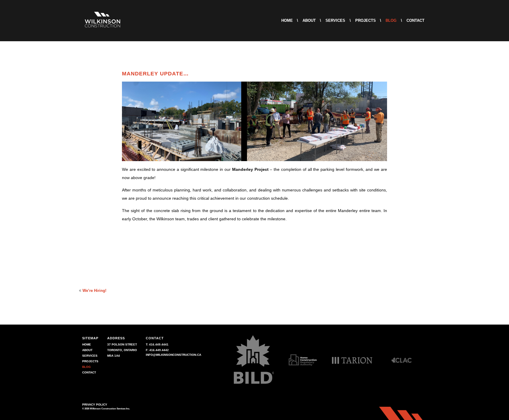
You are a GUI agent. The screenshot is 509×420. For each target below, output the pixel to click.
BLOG (391, 20)
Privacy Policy (94, 404)
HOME (287, 20)
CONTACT (415, 20)
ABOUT (309, 20)
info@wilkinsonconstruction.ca (173, 354)
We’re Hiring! (94, 290)
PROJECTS (365, 20)
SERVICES (335, 20)
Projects (155, 253)
